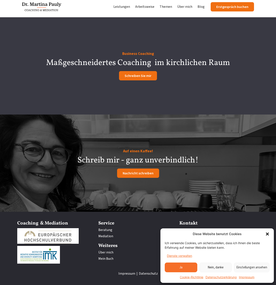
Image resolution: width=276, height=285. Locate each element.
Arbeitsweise (144, 6)
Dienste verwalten (179, 256)
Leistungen (121, 6)
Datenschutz (148, 273)
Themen (166, 6)
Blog (201, 6)
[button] (267, 234)
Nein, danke (216, 267)
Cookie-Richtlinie (191, 277)
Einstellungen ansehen (251, 267)
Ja (180, 267)
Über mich (184, 6)
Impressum (246, 277)
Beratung (105, 230)
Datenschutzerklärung (221, 277)
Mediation (105, 236)
